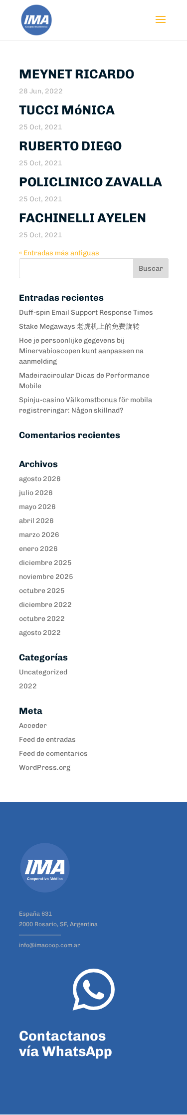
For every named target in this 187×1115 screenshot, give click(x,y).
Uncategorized (43, 672)
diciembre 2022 (45, 604)
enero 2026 (38, 549)
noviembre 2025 (46, 576)
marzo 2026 (39, 535)
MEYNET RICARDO (76, 74)
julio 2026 (36, 493)
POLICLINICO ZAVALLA (90, 182)
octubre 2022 (42, 618)
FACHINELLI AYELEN (82, 218)
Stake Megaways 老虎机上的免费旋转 (79, 326)
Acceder (33, 725)
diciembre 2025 (45, 562)
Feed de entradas (47, 739)
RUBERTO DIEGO (70, 146)
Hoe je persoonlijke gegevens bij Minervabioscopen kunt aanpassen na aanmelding (81, 351)
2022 (28, 686)
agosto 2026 (40, 479)
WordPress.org (44, 767)
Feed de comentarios (53, 753)
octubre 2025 (42, 590)
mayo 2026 (37, 507)
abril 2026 (36, 521)
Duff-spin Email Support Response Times (86, 312)
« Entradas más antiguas (59, 253)
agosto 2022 (40, 632)
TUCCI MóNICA (67, 110)
